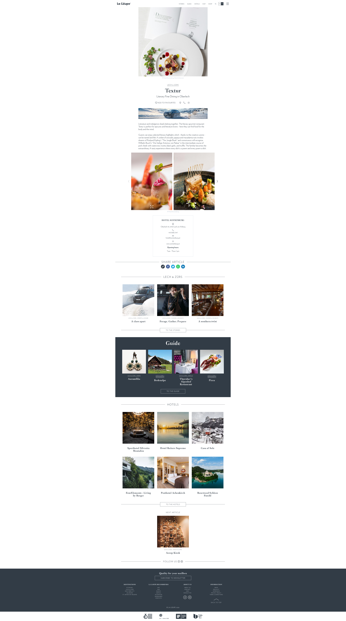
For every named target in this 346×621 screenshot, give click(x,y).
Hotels (190, 375)
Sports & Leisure (142, 318)
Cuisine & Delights (177, 318)
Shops (139, 375)
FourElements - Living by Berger (138, 494)
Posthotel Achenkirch (173, 493)
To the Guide (173, 391)
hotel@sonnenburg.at (173, 238)
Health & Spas (177, 549)
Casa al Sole (207, 448)
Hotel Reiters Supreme (173, 448)
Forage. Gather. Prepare (173, 321)
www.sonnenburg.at (173, 244)
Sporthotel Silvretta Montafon (138, 449)
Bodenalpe (160, 380)
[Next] (217, 181)
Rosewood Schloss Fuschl (207, 494)
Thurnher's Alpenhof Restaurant (186, 382)
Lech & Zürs (173, 85)
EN (222, 4)
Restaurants (160, 377)
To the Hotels (173, 504)
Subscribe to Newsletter (173, 578)
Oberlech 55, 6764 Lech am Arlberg (173, 227)
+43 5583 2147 (173, 232)
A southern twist (207, 321)
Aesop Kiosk (173, 553)
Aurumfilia (134, 379)
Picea (212, 380)
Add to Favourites (166, 103)
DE (219, 4)
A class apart (138, 321)
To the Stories (173, 330)
